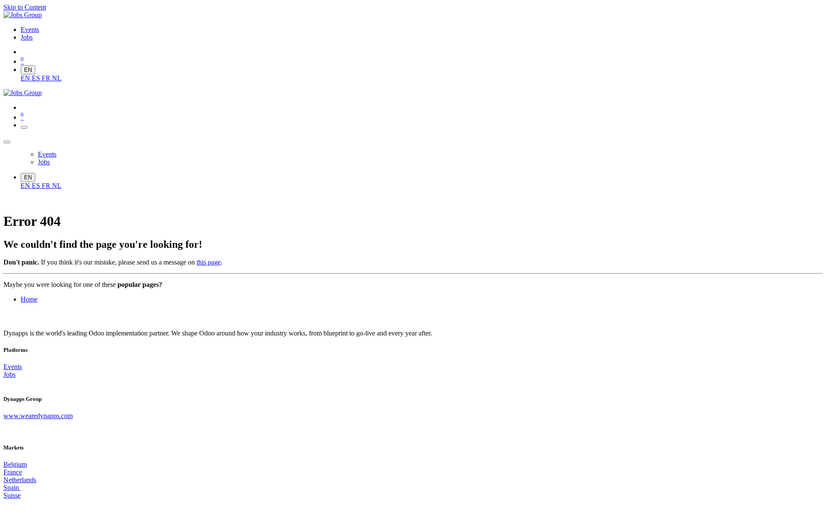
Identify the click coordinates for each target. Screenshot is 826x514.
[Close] (6, 142)
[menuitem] (30, 29)
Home (29, 299)
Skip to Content (24, 7)
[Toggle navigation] (24, 127)
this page (209, 262)
